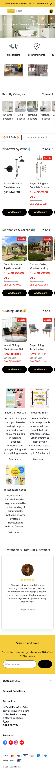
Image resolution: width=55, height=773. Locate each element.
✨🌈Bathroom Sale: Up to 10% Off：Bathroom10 (25, 3)
